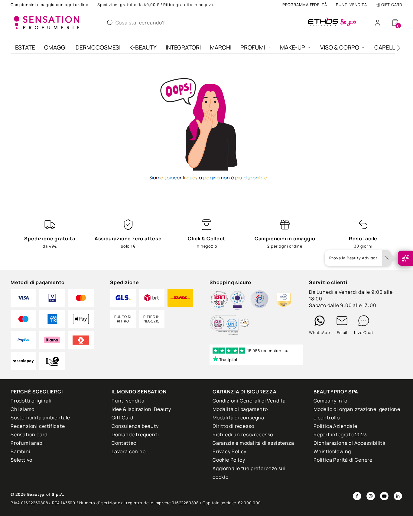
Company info (330, 400)
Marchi (220, 47)
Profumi (252, 47)
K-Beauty (143, 47)
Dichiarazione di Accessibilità (349, 443)
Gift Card (391, 4)
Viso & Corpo (339, 47)
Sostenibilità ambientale (40, 417)
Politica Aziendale (335, 426)
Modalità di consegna (238, 417)
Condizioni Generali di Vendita (249, 400)
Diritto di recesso (233, 426)
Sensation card (29, 434)
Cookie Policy (229, 460)
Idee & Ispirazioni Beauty (141, 409)
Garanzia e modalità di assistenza (253, 443)
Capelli (385, 47)
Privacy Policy (229, 451)
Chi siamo (22, 409)
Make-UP (292, 47)
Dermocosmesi (98, 47)
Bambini (21, 451)
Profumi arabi (27, 443)
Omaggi (55, 47)
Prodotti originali (31, 400)
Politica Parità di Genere (343, 460)
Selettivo (21, 460)
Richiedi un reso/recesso (243, 434)
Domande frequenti (135, 434)
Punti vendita (351, 4)
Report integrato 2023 (340, 434)
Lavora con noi (129, 451)
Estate (25, 47)
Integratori (183, 47)
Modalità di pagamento (240, 409)
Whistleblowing (332, 451)
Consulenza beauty (135, 426)
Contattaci (125, 443)
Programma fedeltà (304, 4)
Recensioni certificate (38, 426)
